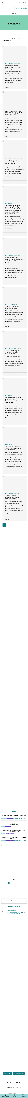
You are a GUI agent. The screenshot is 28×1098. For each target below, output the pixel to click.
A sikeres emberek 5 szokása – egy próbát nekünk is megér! (12, 497)
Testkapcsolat (13, 304)
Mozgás (7, 304)
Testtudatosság (10, 818)
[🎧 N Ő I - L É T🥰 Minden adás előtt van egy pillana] (23, 1040)
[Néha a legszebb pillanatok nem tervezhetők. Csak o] (23, 974)
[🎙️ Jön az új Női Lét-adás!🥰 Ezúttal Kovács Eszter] (23, 941)
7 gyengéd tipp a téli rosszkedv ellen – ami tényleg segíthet (12, 161)
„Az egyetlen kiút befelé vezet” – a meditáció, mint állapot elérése (13, 448)
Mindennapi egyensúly (16, 63)
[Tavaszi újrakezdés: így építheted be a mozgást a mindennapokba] (14, 826)
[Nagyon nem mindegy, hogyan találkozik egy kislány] (5, 1035)
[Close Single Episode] (12, 593)
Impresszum (10, 1087)
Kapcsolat (19, 1087)
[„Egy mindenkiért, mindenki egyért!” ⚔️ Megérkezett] (14, 932)
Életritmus (8, 63)
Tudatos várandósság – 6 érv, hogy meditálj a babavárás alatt (13, 352)
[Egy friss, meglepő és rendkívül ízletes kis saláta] (5, 981)
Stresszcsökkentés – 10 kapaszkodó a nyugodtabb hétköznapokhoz (13, 112)
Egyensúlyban (8, 203)
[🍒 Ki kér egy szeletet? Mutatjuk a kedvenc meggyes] (5, 929)
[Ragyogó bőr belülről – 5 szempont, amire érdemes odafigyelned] (14, 818)
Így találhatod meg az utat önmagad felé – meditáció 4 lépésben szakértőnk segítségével (14, 400)
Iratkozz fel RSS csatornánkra (14, 879)
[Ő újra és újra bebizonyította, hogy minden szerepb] (14, 1026)
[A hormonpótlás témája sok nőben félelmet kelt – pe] (14, 989)
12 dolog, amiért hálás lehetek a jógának (12, 307)
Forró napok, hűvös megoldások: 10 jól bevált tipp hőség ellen (13, 67)
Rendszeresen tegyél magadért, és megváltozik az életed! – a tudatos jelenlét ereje (14, 260)
